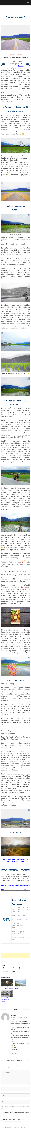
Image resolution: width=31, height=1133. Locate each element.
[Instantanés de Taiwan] (21, 982)
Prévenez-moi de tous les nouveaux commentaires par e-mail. (15, 1107)
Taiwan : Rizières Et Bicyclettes (15, 57)
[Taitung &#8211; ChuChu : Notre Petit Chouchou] (7, 982)
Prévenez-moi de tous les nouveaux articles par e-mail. (16, 1112)
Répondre (14, 1053)
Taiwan (14, 54)
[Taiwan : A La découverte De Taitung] (7, 993)
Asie (10, 54)
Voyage (19, 54)
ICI (27, 920)
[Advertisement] (16, 955)
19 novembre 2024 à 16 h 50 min (19, 1017)
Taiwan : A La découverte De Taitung (5, 999)
